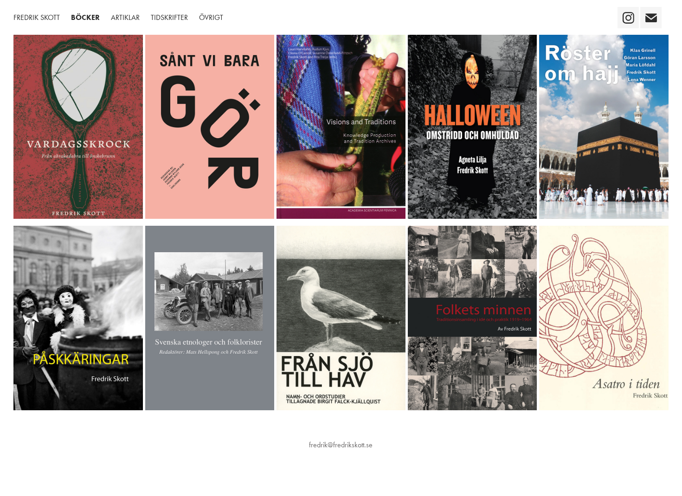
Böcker (85, 17)
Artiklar (125, 17)
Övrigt (211, 17)
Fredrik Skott (36, 17)
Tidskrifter (169, 17)
